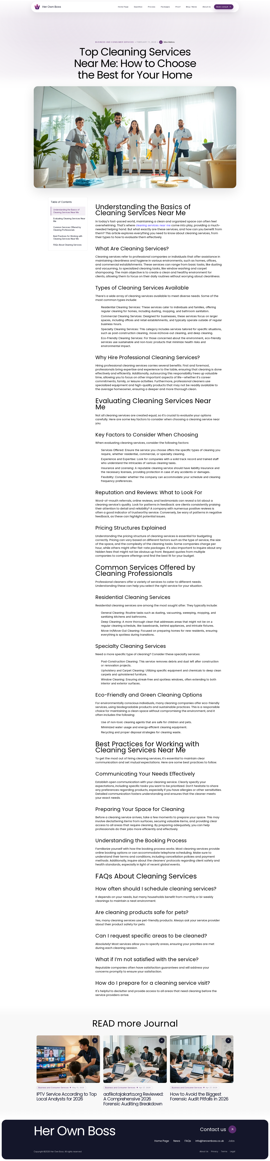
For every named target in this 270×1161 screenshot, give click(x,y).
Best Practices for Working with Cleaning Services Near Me (67, 237)
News (176, 1141)
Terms (224, 1151)
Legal (232, 1151)
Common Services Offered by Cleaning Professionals (67, 228)
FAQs (188, 1141)
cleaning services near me (153, 225)
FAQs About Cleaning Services (67, 245)
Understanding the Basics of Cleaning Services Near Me (66, 211)
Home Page (161, 1141)
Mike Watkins (169, 42)
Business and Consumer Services (114, 42)
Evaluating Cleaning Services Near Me (69, 219)
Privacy (214, 1151)
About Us (204, 1151)
